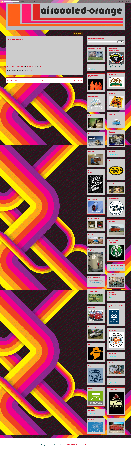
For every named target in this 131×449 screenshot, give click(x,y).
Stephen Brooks (31, 66)
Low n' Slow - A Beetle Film (15, 66)
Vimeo (40, 66)
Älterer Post (77, 80)
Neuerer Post (12, 80)
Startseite (45, 80)
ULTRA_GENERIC (71, 445)
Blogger (87, 445)
